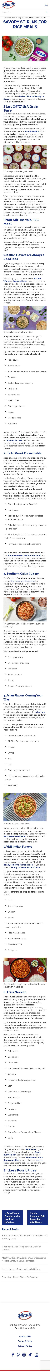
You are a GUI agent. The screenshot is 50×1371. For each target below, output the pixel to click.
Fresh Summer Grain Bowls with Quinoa (21, 1269)
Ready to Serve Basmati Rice (25, 867)
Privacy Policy (25, 1346)
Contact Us (25, 1336)
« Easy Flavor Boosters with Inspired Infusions (12, 1217)
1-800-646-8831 (26, 1328)
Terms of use (25, 1341)
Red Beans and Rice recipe (23, 581)
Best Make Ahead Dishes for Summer (20, 1277)
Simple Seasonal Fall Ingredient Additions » (37, 1217)
